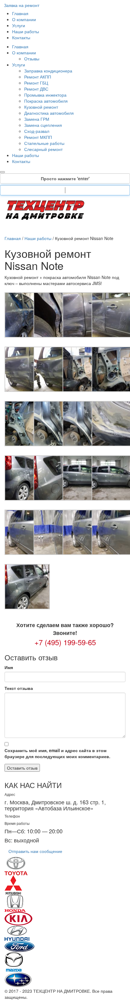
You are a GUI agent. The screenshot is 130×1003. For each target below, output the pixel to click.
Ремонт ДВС (36, 89)
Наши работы (25, 31)
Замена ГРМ (36, 119)
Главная (20, 13)
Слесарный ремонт (43, 149)
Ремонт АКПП (37, 77)
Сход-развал (36, 131)
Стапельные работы (44, 143)
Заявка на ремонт (21, 5)
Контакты (21, 37)
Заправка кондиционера (48, 71)
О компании (24, 19)
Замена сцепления (43, 125)
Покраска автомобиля (46, 101)
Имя (9, 667)
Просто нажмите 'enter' (65, 178)
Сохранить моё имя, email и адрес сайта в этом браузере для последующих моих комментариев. (57, 753)
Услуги (18, 25)
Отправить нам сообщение (35, 851)
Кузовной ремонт (41, 107)
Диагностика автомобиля (49, 113)
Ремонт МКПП (38, 137)
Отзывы (31, 59)
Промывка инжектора (45, 95)
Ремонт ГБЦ (36, 83)
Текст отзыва (19, 688)
